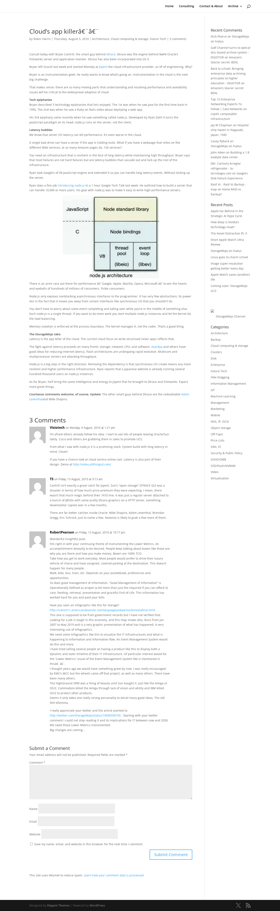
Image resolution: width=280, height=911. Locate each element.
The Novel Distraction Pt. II (229, 233)
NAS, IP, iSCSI (220, 421)
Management (220, 403)
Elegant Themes (58, 905)
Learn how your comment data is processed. (114, 875)
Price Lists (217, 440)
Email (33, 821)
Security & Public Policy (226, 453)
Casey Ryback (220, 141)
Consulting (186, 6)
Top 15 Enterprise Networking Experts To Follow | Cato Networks (226, 104)
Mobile (215, 415)
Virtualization (220, 478)
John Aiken (218, 152)
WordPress (97, 905)
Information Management (228, 384)
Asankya (157, 347)
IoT (213, 390)
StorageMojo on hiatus (226, 146)
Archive (233, 6)
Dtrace (110, 54)
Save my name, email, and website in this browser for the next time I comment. (88, 844)
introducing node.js (71, 185)
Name (33, 809)
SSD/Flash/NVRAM (223, 466)
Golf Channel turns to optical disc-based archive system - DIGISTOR (230, 52)
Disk (213, 358)
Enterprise (218, 365)
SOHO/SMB (218, 459)
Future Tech (158, 39)
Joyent (103, 67)
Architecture (100, 39)
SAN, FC (216, 447)
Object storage (221, 428)
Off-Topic (217, 434)
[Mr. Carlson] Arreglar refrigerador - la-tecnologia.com (226, 168)
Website (34, 834)
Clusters (216, 352)
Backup (216, 339)
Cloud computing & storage (129, 39)
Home (169, 6)
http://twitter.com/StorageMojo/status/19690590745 (85, 715)
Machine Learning (223, 396)
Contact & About (211, 6)
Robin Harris (42, 39)
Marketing (218, 409)
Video (214, 472)
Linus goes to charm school (229, 257)
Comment (37, 762)
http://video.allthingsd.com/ (92, 464)
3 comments (178, 39)
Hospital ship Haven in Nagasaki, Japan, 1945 (230, 130)
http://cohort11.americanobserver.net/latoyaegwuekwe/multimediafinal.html (102, 610)
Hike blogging (220, 377)
